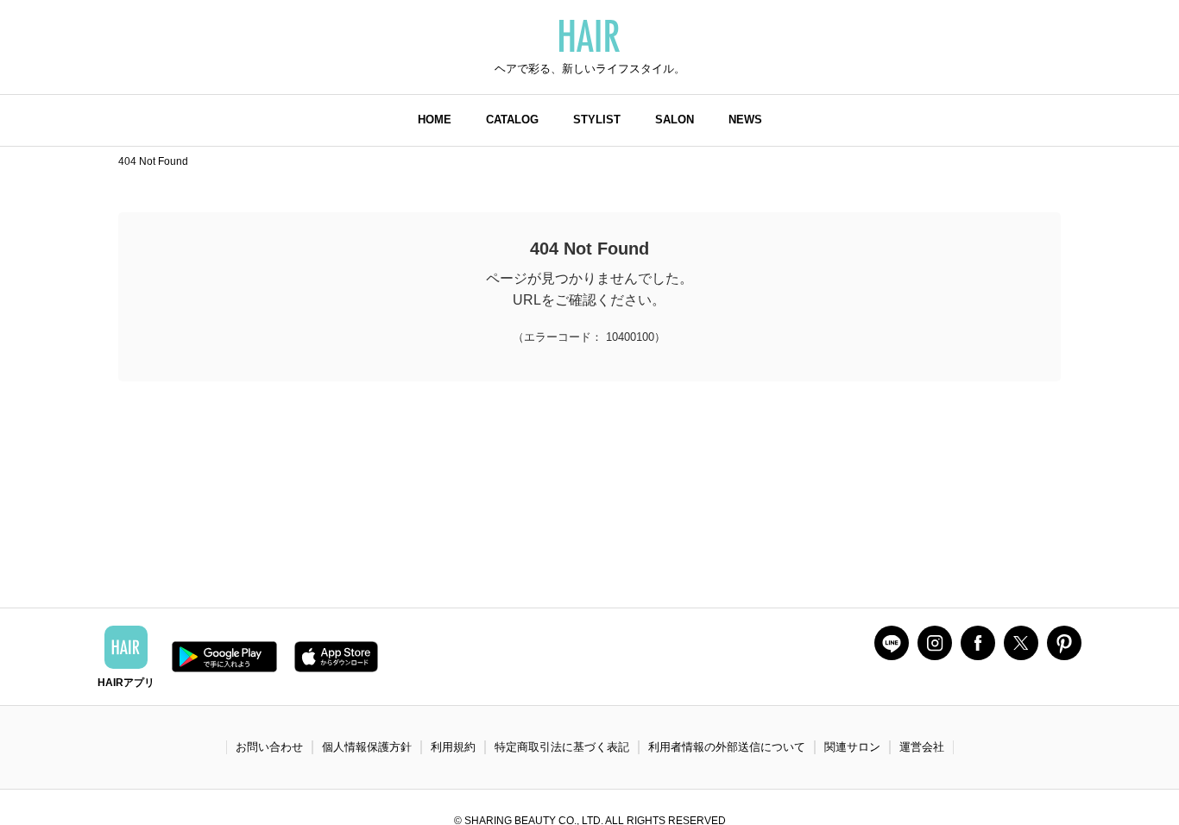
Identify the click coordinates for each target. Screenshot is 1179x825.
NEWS (745, 119)
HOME (434, 119)
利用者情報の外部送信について (726, 746)
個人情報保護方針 (367, 746)
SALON (674, 119)
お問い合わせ (269, 746)
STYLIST (597, 119)
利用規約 (453, 746)
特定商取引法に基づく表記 (562, 746)
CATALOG (512, 119)
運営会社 (921, 746)
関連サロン (852, 746)
